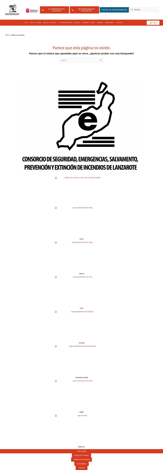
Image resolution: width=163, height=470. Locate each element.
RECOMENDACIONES (66, 22)
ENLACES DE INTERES (49, 22)
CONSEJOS (77, 22)
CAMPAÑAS (100, 22)
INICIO (26, 22)
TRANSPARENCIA (109, 22)
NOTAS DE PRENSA (35, 22)
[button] (153, 23)
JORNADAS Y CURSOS (88, 22)
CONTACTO (119, 22)
